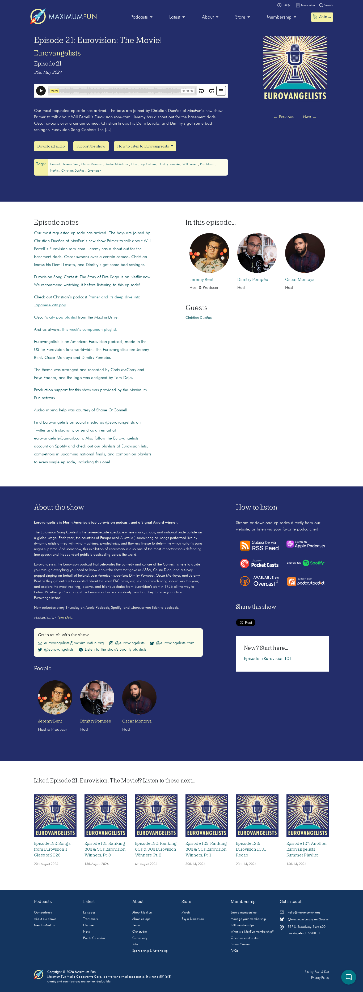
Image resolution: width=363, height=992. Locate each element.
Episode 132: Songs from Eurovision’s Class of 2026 (52, 849)
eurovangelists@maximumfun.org (74, 643)
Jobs (135, 944)
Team (136, 925)
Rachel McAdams (117, 164)
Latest (174, 17)
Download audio (51, 146)
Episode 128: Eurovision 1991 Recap (251, 849)
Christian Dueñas (73, 170)
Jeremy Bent (71, 164)
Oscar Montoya (92, 164)
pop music (207, 164)
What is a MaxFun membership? (252, 931)
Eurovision (94, 170)
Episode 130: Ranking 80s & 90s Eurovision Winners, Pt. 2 (156, 849)
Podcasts (139, 17)
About (208, 17)
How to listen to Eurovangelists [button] (143, 146)
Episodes (89, 912)
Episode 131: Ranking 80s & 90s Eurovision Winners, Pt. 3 (105, 849)
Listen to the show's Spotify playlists (115, 649)
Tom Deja (64, 617)
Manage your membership (248, 919)
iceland (55, 164)
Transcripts (90, 919)
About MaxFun (142, 912)
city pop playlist (63, 317)
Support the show (91, 146)
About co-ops (141, 919)
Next (309, 117)
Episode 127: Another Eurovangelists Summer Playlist (306, 849)
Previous (283, 117)
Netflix (54, 170)
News (87, 931)
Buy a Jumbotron (193, 919)
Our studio (139, 931)
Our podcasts (43, 912)
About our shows (45, 919)
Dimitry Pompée (169, 164)
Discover (89, 925)
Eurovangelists (57, 53)
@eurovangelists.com (175, 643)
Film (134, 164)
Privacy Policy (320, 978)
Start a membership (244, 912)
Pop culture (148, 164)
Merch (186, 912)
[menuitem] (141, 17)
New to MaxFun (44, 925)
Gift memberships (242, 925)
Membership (279, 17)
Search (328, 5)
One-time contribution (245, 938)
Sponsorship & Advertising (150, 950)
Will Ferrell (190, 164)
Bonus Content (240, 944)
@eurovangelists (130, 643)
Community (139, 938)
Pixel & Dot (321, 972)
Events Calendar (94, 938)
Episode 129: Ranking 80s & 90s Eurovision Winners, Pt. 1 (206, 849)
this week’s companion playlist (89, 330)
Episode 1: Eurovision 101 (267, 658)
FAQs (234, 950)
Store (240, 17)
